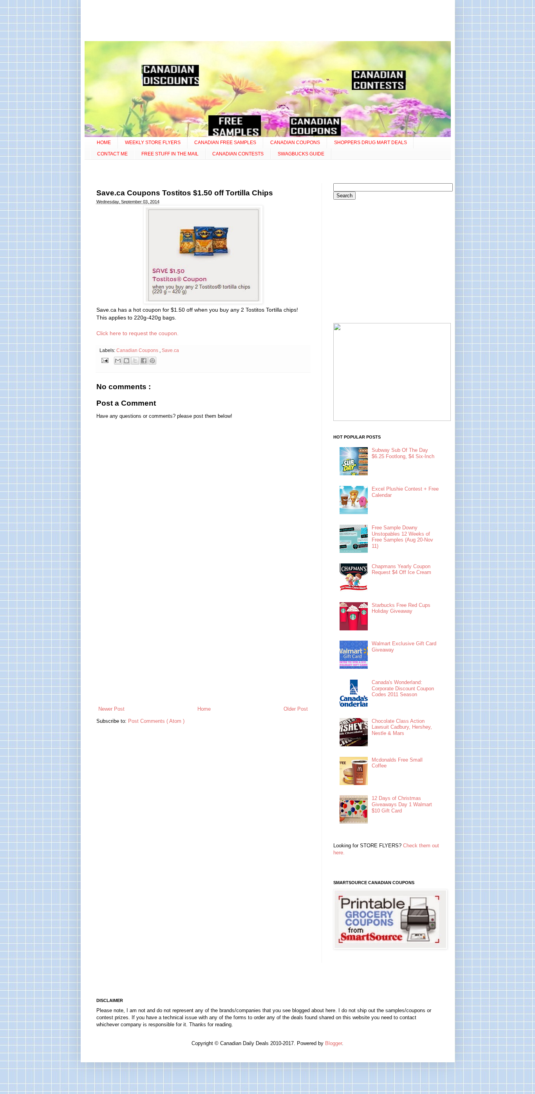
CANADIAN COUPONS (295, 142)
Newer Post (111, 709)
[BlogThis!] (126, 361)
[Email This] (118, 361)
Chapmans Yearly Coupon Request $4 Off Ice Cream (401, 569)
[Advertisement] (267, 21)
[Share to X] (135, 361)
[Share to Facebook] (144, 361)
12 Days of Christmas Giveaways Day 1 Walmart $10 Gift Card (402, 804)
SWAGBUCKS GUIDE (301, 154)
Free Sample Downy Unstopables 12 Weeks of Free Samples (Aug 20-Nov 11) (402, 537)
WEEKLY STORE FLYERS (153, 142)
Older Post (296, 709)
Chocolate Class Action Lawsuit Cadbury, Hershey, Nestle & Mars (402, 727)
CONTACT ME (112, 154)
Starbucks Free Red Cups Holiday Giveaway (401, 608)
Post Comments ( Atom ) (156, 721)
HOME (104, 142)
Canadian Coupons (137, 350)
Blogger (333, 1043)
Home (204, 709)
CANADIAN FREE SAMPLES (225, 142)
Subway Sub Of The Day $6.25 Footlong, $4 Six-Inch (403, 453)
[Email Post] (104, 360)
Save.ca (170, 350)
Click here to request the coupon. (137, 333)
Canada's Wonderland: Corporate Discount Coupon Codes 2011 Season (403, 688)
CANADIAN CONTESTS (238, 154)
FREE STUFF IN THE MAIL (170, 154)
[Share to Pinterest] (152, 361)
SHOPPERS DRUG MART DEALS (370, 142)
